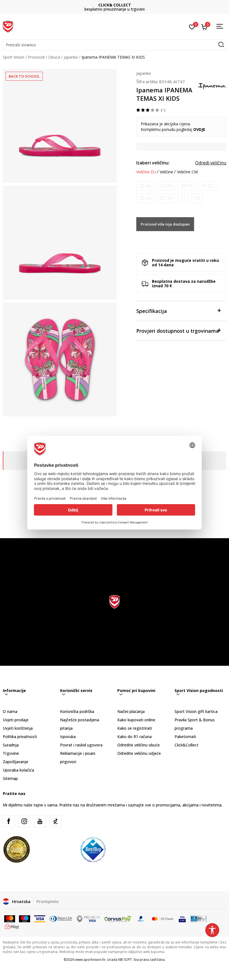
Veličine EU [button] (146, 172)
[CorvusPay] (118, 918)
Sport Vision (13, 57)
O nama (10, 711)
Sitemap (10, 778)
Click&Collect (186, 745)
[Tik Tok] (55, 821)
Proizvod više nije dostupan (165, 224)
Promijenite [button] (47, 901)
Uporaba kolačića (18, 770)
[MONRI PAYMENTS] (12, 926)
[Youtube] (40, 821)
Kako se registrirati (134, 728)
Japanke (71, 57)
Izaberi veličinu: (153, 162)
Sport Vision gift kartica (196, 711)
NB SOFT (125, 959)
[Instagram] (24, 821)
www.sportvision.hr (90, 959)
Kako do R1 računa (134, 736)
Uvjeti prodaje (15, 719)
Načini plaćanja (131, 711)
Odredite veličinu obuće (138, 745)
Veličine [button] (166, 172)
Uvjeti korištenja (18, 728)
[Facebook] (8, 821)
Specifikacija (151, 311)
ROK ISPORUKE (115, 5)
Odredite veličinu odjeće (139, 753)
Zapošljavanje (15, 761)
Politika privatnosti (20, 736)
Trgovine (11, 753)
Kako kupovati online (136, 719)
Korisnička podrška (77, 711)
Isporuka (68, 736)
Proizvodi (36, 57)
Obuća (54, 57)
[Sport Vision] (8, 26)
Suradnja (11, 745)
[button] (114, 45)
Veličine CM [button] (187, 172)
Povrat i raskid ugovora (81, 745)
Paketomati (185, 736)
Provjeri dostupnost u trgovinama (177, 330)
